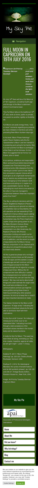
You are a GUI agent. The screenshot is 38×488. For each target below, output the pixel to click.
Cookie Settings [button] (9, 483)
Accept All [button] (20, 483)
